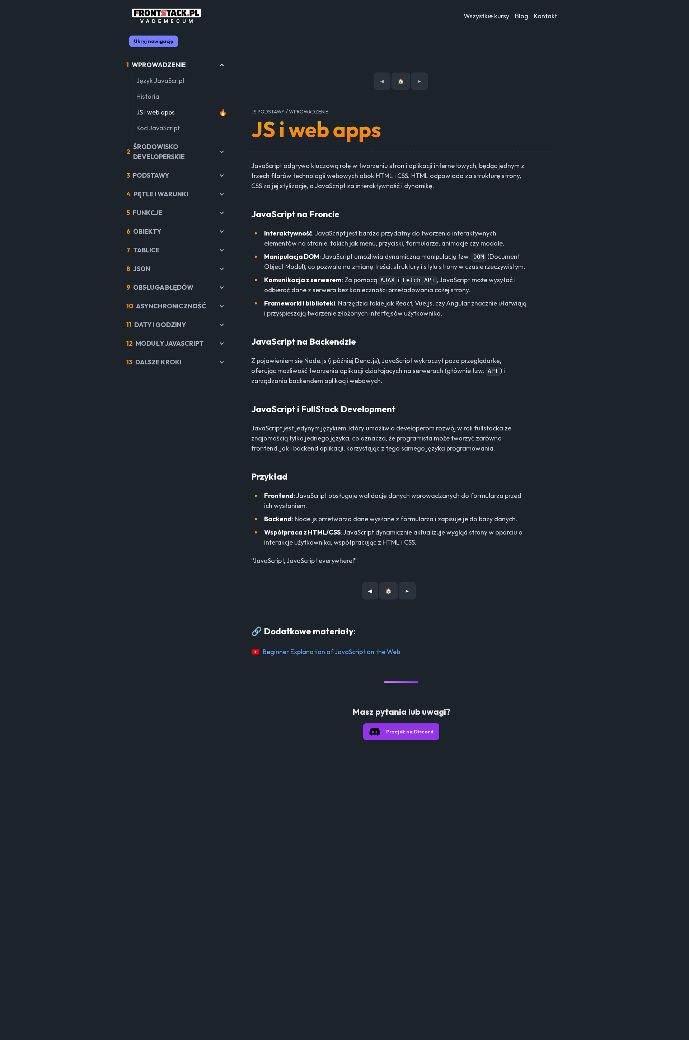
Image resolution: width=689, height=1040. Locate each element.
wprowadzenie (308, 111)
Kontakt (545, 16)
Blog (521, 16)
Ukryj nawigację (153, 41)
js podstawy (268, 111)
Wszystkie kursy (486, 16)
